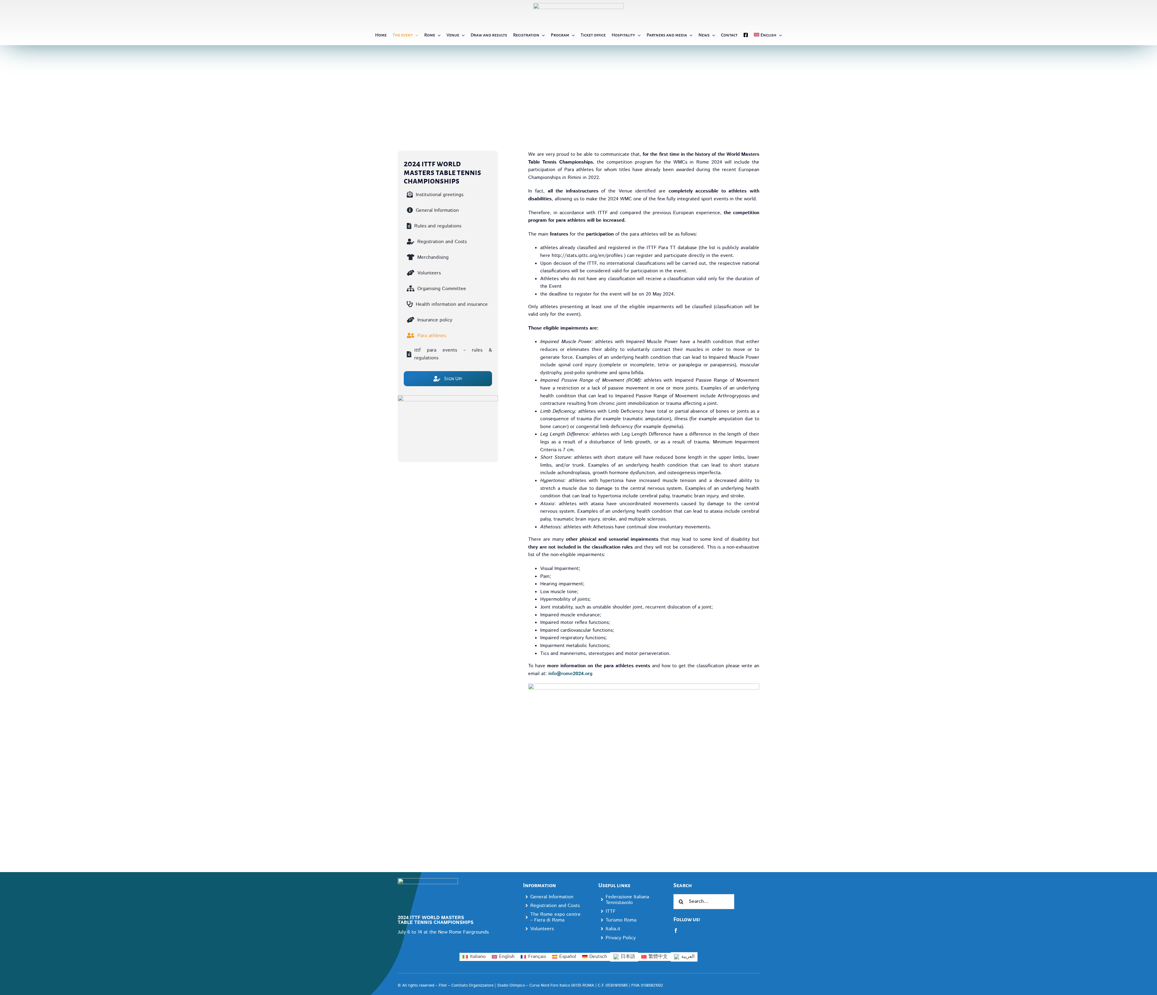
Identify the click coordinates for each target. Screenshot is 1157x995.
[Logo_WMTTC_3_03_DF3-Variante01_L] (428, 880)
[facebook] (675, 930)
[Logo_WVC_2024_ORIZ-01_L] (578, 5)
